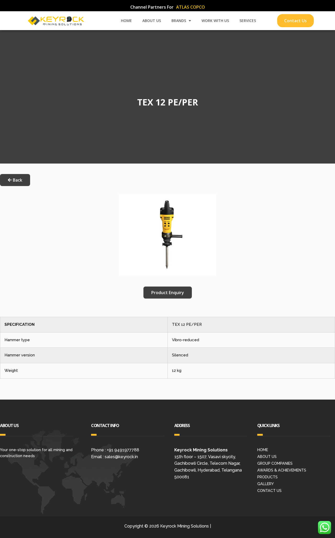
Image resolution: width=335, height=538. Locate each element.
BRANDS (178, 20)
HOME (126, 20)
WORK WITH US (215, 20)
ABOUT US (151, 20)
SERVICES (247, 20)
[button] (167, 293)
